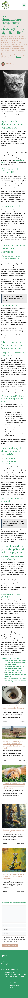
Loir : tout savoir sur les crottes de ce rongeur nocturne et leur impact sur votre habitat (15, 680)
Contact (12, 987)
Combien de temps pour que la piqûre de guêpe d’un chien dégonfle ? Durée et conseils (14, 668)
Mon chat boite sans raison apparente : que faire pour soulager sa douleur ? (15, 674)
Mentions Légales (15, 985)
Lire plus (18, 57)
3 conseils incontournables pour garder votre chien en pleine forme (14, 786)
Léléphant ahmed (10, 972)
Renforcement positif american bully (15, 974)
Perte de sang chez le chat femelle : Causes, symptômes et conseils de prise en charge (15, 662)
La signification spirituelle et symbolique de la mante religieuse (14, 876)
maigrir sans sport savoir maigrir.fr (15, 976)
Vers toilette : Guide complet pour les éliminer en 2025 (13, 708)
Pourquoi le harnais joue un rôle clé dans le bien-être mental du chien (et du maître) (14, 745)
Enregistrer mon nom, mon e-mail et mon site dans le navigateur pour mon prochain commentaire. (14, 939)
